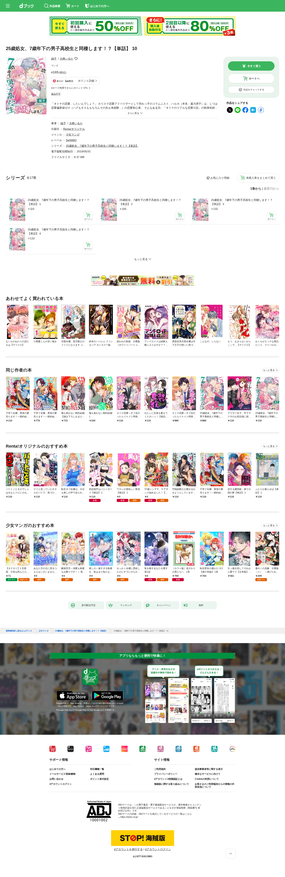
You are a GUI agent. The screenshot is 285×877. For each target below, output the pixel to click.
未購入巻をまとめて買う (261, 177)
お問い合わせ (56, 779)
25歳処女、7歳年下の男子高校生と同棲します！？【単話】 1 (58, 202)
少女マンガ (72, 134)
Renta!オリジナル (74, 128)
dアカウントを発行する (128, 849)
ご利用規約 (160, 769)
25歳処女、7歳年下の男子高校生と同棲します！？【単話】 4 (58, 231)
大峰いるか (66, 58)
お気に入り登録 (219, 177)
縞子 (54, 58)
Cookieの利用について (207, 779)
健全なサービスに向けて (207, 774)
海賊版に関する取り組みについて (171, 784)
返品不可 (55, 94)
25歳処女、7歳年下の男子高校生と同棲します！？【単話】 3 (242, 202)
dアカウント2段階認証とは (168, 779)
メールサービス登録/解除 (62, 774)
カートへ (254, 78)
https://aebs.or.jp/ (129, 817)
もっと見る (269, 370)
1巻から (255, 188)
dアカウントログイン (60, 784)
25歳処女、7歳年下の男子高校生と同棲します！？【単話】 (102, 145)
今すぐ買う (254, 66)
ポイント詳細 (86, 80)
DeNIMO (71, 140)
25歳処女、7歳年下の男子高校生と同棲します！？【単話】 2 (150, 202)
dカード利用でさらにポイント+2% (69, 88)
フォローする (76, 59)
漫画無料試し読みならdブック (19, 631)
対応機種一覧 (97, 769)
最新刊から (271, 188)
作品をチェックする (253, 89)
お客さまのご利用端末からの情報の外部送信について (214, 785)
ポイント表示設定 (99, 779)
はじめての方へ (57, 769)
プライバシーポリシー (165, 774)
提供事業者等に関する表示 (209, 769)
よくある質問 (97, 774)
